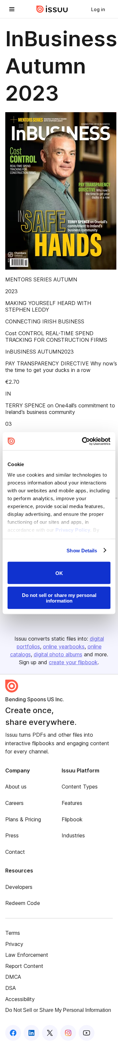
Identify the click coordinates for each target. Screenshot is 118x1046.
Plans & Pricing (23, 819)
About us (16, 786)
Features (72, 803)
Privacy (14, 944)
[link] (98, 9)
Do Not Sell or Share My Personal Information (58, 1010)
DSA (10, 988)
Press (12, 835)
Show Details (82, 550)
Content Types (80, 786)
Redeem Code (22, 903)
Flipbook (72, 819)
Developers (18, 887)
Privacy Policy (72, 529)
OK (59, 573)
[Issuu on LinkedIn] (31, 1033)
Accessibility (20, 999)
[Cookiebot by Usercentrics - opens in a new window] (83, 441)
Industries (73, 835)
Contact (15, 852)
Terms (12, 933)
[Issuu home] (52, 9)
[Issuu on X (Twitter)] (50, 1033)
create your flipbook (73, 662)
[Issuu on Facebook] (13, 1033)
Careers (14, 803)
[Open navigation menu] (11, 9)
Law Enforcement (26, 955)
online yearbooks (64, 646)
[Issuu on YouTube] (86, 1033)
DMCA (13, 977)
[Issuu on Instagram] (68, 1033)
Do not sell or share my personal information (59, 597)
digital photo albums (58, 654)
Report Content (24, 966)
